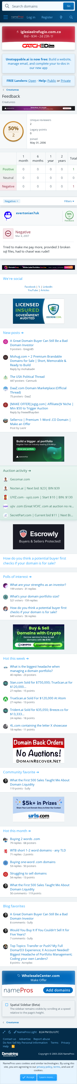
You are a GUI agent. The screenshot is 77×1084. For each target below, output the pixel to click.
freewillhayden (30, 412)
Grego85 (28, 349)
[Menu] (5, 17)
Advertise (25, 1039)
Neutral (8, 178)
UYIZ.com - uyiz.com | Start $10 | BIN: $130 (41, 497)
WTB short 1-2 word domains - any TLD (38, 850)
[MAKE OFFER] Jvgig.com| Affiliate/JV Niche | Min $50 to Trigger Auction (42, 406)
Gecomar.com (20, 479)
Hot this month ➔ (17, 830)
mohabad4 (27, 369)
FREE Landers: (17, 81)
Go (68, 6)
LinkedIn (47, 286)
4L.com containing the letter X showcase (38, 725)
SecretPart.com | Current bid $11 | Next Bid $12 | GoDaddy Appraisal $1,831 (42, 515)
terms (56, 1066)
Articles (45, 290)
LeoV (23, 428)
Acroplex (27, 962)
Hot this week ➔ (16, 658)
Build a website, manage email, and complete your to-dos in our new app (38, 63)
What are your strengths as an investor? (38, 585)
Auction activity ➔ (17, 470)
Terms (54, 1042)
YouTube (33, 290)
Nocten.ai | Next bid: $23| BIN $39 (35, 488)
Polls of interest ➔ (17, 576)
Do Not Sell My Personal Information (25, 1042)
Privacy (65, 1042)
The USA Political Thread (27, 377)
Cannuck (31, 380)
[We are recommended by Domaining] (10, 1055)
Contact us (9, 1039)
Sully (27, 788)
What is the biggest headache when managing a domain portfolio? (35, 668)
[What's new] (61, 17)
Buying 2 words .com (25, 839)
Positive (8, 169)
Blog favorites (14, 906)
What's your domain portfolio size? (34, 596)
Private (66, 81)
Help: (43, 81)
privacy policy (44, 1066)
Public (51, 81)
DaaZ (28, 396)
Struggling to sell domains (28, 873)
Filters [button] (68, 201)
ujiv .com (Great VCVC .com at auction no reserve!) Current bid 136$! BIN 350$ (42, 506)
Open (32, 81)
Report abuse (41, 1039)
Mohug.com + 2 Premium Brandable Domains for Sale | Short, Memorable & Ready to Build (38, 360)
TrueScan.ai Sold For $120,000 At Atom (38, 698)
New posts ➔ (13, 332)
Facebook (30, 286)
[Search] (71, 17)
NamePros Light (26, 1032)
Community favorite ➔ (21, 772)
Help (6, 1046)
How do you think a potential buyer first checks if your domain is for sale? (34, 560)
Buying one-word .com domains (32, 862)
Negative (8, 186)
